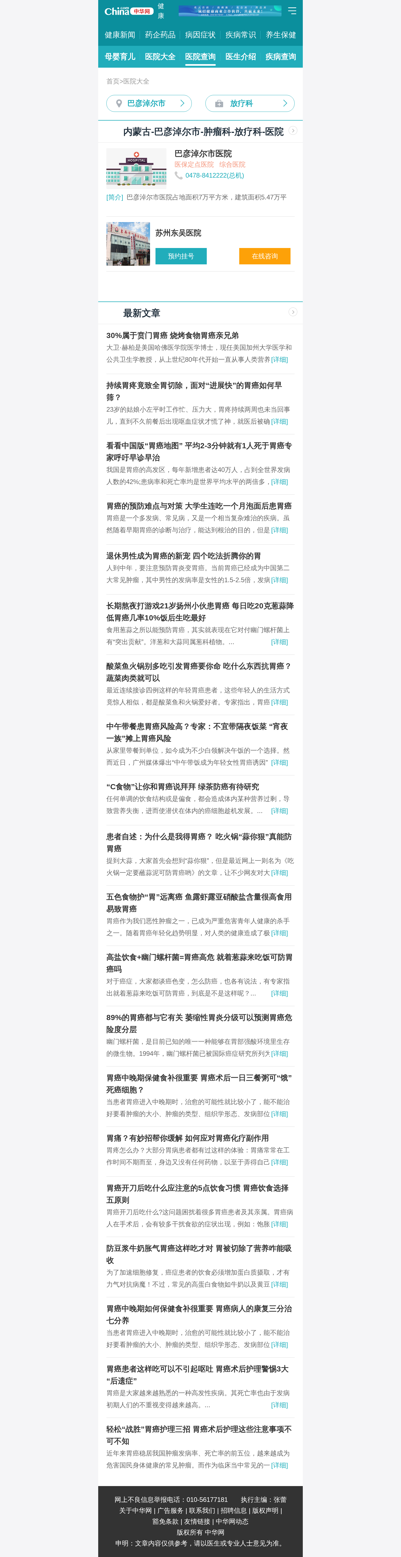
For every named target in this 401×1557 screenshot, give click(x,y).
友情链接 (197, 1521)
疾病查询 (281, 56)
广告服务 (170, 1510)
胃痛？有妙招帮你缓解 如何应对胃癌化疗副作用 (187, 1138)
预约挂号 (181, 256)
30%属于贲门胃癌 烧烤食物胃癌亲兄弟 (172, 335)
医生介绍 (241, 56)
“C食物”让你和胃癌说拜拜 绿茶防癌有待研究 (182, 786)
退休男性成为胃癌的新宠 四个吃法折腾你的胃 (183, 556)
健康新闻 (120, 35)
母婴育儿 (120, 56)
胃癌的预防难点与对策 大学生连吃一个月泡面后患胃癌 (199, 506)
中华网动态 (232, 1521)
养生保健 (281, 35)
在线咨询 (265, 256)
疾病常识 (241, 35)
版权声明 (265, 1510)
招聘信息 (234, 1510)
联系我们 (202, 1510)
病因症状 (200, 35)
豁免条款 (165, 1521)
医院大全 (160, 56)
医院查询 (200, 56)
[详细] (279, 359)
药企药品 (160, 35)
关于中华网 (135, 1510)
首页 (112, 81)
